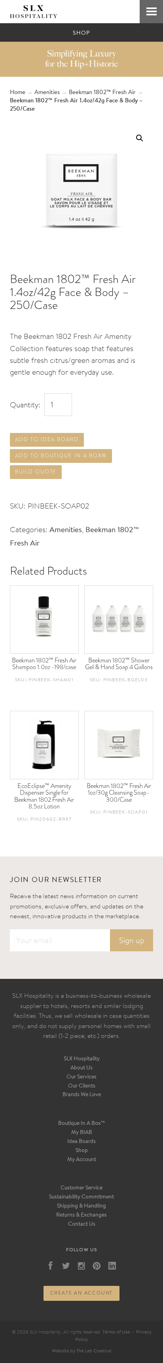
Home (17, 93)
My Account (81, 1160)
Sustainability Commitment (81, 1197)
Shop (82, 1151)
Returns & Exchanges (81, 1215)
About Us (81, 1068)
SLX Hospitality (82, 1059)
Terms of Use (116, 1332)
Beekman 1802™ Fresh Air (102, 93)
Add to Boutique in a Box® (61, 455)
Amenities (47, 93)
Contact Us (81, 1224)
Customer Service (81, 1188)
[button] (140, 138)
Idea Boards (81, 1142)
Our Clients (81, 1086)
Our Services (81, 1077)
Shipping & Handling (81, 1206)
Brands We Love (82, 1095)
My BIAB (81, 1133)
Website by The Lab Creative (81, 1351)
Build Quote (36, 471)
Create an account (81, 1292)
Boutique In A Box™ (81, 1123)
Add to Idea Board (47, 439)
